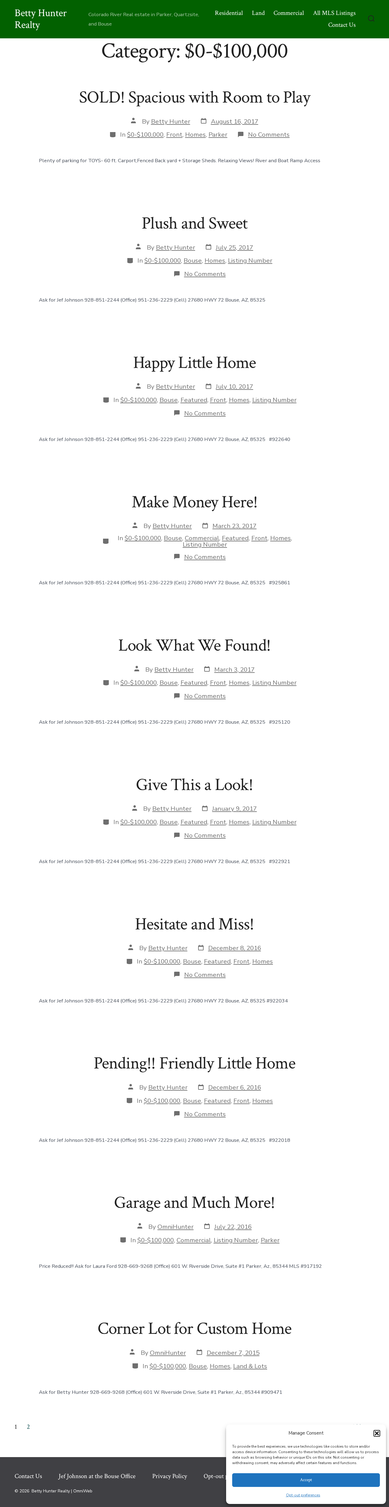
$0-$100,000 (145, 134)
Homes (195, 134)
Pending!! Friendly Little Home (194, 1063)
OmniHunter (175, 1226)
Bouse (193, 260)
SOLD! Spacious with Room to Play (194, 97)
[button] (377, 1433)
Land (258, 13)
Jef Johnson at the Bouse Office (97, 1476)
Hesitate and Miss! (194, 924)
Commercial (289, 13)
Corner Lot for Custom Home (195, 1328)
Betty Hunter (170, 121)
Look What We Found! (194, 645)
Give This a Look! (194, 785)
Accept (306, 1480)
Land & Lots (250, 1366)
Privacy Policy (169, 1476)
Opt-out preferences (303, 1495)
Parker (217, 134)
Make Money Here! (195, 502)
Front (174, 134)
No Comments (269, 134)
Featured (194, 400)
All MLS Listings (334, 13)
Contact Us (342, 25)
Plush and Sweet (194, 223)
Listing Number (250, 260)
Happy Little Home (194, 362)
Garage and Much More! (194, 1202)
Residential (229, 13)
